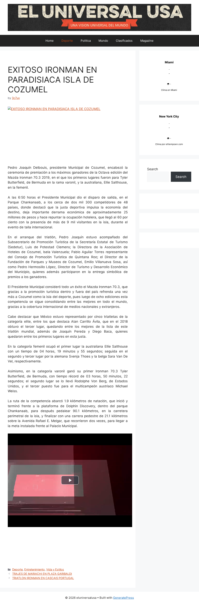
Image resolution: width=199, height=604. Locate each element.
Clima (158, 144)
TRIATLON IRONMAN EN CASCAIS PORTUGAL (43, 578)
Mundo (103, 40)
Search (152, 169)
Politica (86, 40)
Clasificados (124, 40)
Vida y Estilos (55, 569)
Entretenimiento (34, 569)
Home (49, 40)
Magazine (147, 40)
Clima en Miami (169, 90)
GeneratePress (123, 598)
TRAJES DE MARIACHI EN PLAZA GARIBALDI (42, 573)
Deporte (67, 40)
